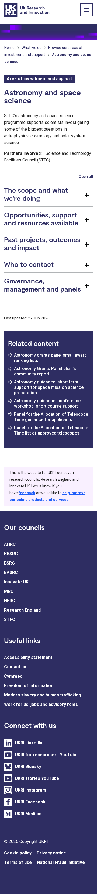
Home (9, 47)
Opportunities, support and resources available (41, 219)
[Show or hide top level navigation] (86, 9)
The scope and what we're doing (36, 194)
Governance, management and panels (42, 285)
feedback (27, 493)
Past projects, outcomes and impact (42, 243)
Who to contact (29, 264)
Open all (86, 176)
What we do (31, 47)
